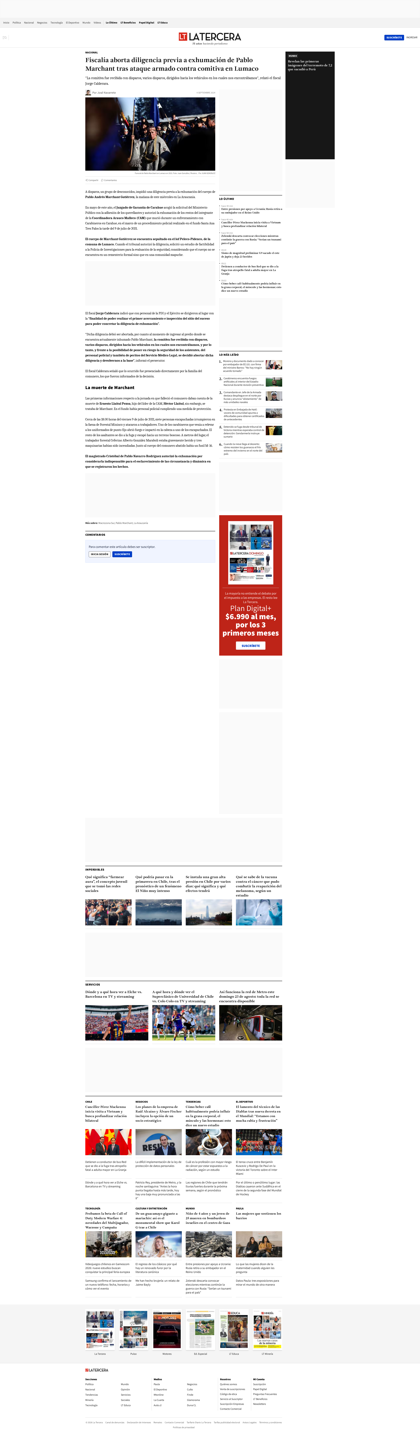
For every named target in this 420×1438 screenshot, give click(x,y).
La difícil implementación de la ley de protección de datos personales (158, 1164)
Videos (97, 22)
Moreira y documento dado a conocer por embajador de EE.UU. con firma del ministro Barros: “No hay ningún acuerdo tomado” (243, 366)
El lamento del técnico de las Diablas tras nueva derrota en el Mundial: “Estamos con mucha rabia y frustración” (258, 1114)
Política (17, 22)
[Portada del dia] (250, 582)
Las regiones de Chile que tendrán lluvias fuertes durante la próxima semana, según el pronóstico (207, 1186)
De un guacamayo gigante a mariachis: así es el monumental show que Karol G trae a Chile (158, 1220)
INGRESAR (411, 37)
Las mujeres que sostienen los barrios (258, 1216)
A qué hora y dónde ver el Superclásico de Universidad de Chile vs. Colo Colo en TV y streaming (183, 996)
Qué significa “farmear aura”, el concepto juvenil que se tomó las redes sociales (106, 884)
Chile (88, 1101)
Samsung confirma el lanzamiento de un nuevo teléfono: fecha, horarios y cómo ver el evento (108, 1284)
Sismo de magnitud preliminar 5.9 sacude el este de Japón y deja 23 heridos (250, 255)
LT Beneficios (128, 22)
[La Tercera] (100, 1349)
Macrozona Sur (106, 523)
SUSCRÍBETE (251, 646)
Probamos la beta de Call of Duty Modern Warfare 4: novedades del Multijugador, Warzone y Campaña (107, 1220)
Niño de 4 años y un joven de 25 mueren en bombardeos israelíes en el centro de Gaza (208, 1218)
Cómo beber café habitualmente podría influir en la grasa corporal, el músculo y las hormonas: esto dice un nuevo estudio (251, 287)
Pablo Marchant (124, 523)
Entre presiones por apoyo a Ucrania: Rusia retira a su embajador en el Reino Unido (251, 211)
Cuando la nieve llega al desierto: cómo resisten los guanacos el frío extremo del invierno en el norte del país (243, 449)
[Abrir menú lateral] (6, 37)
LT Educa (163, 22)
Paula (239, 1208)
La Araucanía (141, 523)
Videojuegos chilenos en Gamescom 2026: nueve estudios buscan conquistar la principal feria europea (107, 1268)
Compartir (93, 180)
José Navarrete (106, 92)
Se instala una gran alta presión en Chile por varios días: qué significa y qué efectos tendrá (208, 884)
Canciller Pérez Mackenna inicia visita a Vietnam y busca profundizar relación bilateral (251, 224)
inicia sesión (99, 554)
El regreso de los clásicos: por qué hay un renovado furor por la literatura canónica (156, 1268)
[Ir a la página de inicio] (210, 37)
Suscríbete (123, 554)
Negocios (42, 22)
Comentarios (110, 180)
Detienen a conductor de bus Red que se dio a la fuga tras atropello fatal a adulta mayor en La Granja (249, 270)
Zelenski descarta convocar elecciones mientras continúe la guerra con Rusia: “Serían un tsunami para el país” (251, 240)
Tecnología (57, 22)
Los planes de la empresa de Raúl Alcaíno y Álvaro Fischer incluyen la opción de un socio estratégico (159, 1114)
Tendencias (193, 1101)
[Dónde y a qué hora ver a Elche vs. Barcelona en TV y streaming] (116, 1023)
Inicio (6, 22)
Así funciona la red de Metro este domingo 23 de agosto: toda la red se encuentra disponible (249, 996)
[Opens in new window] (167, 1349)
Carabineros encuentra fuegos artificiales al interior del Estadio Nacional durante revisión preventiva (244, 382)
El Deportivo (72, 22)
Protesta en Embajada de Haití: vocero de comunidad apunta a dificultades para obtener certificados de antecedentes (244, 414)
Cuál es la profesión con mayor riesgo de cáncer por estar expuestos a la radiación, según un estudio (209, 1166)
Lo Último (111, 22)
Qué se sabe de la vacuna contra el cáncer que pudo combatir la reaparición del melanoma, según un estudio (259, 886)
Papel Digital (146, 22)
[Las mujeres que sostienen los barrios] (259, 1244)
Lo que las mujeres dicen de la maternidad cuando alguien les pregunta (255, 1268)
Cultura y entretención (151, 1208)
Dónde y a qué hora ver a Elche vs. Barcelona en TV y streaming (113, 994)
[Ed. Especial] (200, 1349)
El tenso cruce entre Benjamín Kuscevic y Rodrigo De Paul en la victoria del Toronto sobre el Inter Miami (256, 1168)
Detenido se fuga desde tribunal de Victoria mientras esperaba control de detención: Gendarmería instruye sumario (244, 431)
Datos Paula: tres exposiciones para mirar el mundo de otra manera (257, 1282)
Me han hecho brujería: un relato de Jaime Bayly (157, 1282)
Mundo (86, 22)
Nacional (29, 22)
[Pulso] (133, 1349)
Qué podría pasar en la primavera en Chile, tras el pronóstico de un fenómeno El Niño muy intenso (158, 884)
